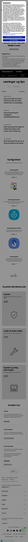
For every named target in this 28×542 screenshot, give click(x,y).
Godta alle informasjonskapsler (14, 37)
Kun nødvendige (14, 40)
